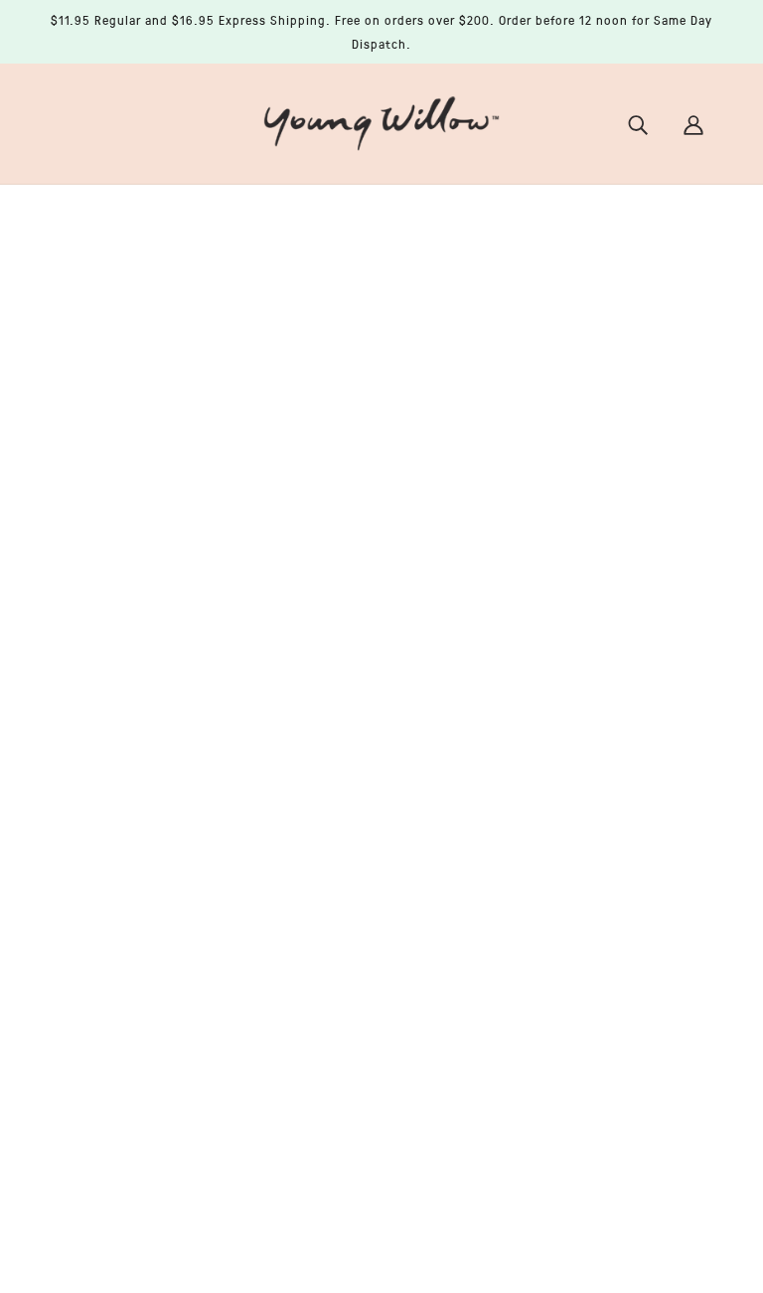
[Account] (693, 123)
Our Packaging (351, 832)
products (552, 449)
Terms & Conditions (365, 927)
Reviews (325, 737)
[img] (71, 1146)
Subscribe (600, 949)
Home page (327, 449)
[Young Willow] (381, 121)
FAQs (315, 808)
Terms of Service (354, 951)
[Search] (638, 123)
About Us (328, 761)
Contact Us (336, 784)
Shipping (329, 904)
